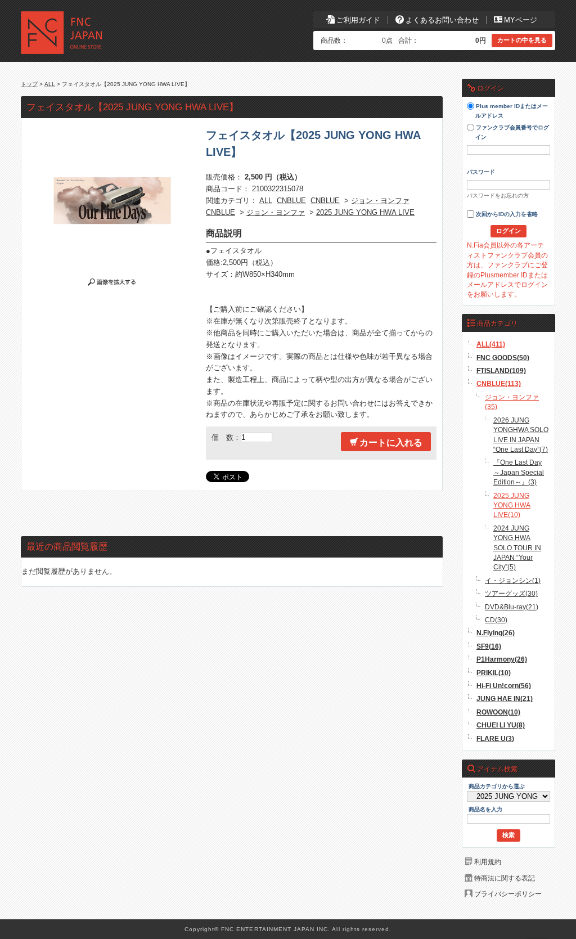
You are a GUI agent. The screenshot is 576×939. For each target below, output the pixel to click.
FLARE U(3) (495, 738)
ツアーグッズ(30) (511, 593)
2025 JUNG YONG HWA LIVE (365, 212)
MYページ (520, 20)
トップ (29, 84)
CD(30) (496, 619)
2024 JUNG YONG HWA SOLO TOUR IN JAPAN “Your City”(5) (517, 547)
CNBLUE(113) (498, 383)
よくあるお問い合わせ (442, 20)
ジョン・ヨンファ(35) (512, 401)
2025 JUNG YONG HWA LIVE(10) (511, 505)
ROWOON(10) (498, 712)
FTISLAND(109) (501, 370)
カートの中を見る (522, 40)
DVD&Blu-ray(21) (511, 606)
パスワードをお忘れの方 (498, 195)
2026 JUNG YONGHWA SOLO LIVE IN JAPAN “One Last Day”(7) (520, 434)
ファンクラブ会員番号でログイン (511, 133)
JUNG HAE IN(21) (504, 698)
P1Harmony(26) (501, 659)
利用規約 (487, 861)
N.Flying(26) (495, 632)
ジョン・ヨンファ (380, 200)
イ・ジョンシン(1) (513, 580)
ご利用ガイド (358, 20)
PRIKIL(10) (493, 672)
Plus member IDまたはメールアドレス (511, 111)
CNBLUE (291, 200)
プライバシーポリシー (508, 893)
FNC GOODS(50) (502, 357)
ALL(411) (490, 344)
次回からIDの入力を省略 (506, 215)
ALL (49, 84)
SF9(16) (488, 646)
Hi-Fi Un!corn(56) (503, 685)
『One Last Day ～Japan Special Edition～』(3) (518, 472)
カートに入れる (390, 442)
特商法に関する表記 (504, 878)
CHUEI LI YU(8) (500, 725)
